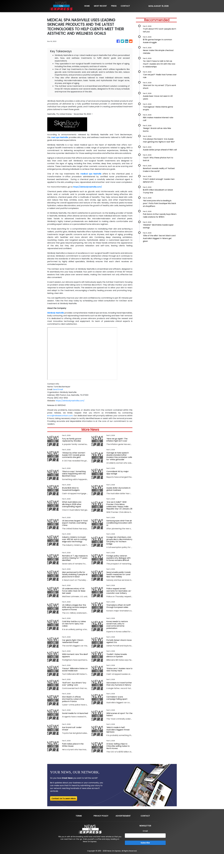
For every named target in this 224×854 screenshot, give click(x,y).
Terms (79, 815)
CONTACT (125, 6)
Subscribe (145, 842)
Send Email (58, 389)
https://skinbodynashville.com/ (70, 400)
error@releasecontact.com (60, 415)
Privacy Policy (101, 815)
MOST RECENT (100, 6)
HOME (87, 6)
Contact (145, 815)
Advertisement (123, 815)
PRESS (114, 6)
